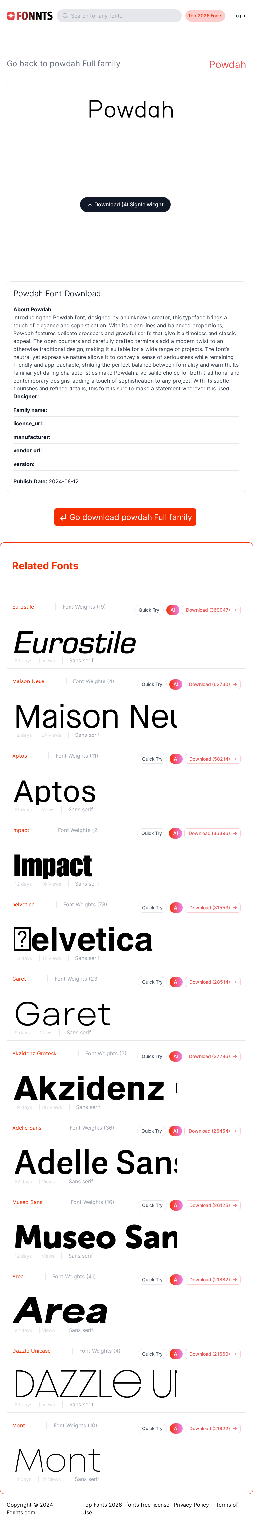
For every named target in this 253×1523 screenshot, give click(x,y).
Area (18, 1276)
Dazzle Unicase (31, 1351)
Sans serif (81, 660)
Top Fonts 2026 (102, 1504)
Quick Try (149, 610)
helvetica (23, 904)
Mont (18, 1425)
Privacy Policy (191, 1504)
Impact (20, 830)
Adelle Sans (26, 1127)
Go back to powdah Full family (63, 63)
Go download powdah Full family (129, 517)
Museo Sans (27, 1202)
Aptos (19, 755)
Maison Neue (28, 681)
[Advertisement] (126, 163)
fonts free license (147, 1504)
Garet (19, 978)
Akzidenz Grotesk (34, 1053)
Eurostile (23, 606)
